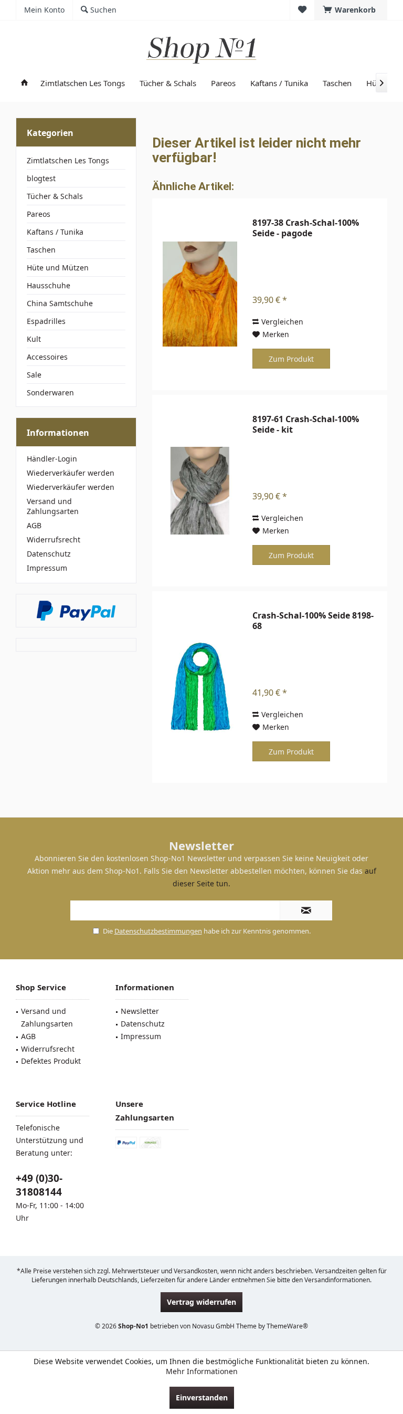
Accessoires (47, 357)
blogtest (41, 178)
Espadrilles (46, 321)
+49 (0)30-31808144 (39, 1185)
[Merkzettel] (302, 10)
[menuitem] (350, 10)
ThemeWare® (287, 1326)
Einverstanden (202, 1397)
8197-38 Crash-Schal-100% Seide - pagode (305, 227)
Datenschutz (49, 554)
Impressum (47, 568)
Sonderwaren (50, 392)
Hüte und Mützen (58, 268)
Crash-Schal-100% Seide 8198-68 (313, 620)
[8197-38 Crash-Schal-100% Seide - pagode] (200, 294)
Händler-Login (52, 459)
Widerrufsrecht (53, 539)
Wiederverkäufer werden (70, 473)
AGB (34, 525)
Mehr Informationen (202, 1371)
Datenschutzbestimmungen (158, 931)
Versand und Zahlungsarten (53, 506)
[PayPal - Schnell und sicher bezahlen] (76, 611)
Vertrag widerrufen (201, 1302)
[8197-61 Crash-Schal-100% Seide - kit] (200, 491)
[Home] (24, 83)
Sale (34, 375)
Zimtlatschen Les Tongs (68, 160)
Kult (34, 339)
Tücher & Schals (55, 196)
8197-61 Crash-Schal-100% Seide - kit (305, 424)
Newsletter (140, 1011)
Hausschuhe (48, 285)
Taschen (41, 250)
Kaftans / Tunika (55, 232)
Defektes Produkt (51, 1061)
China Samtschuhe (60, 303)
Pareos (38, 214)
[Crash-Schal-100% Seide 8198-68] (200, 687)
